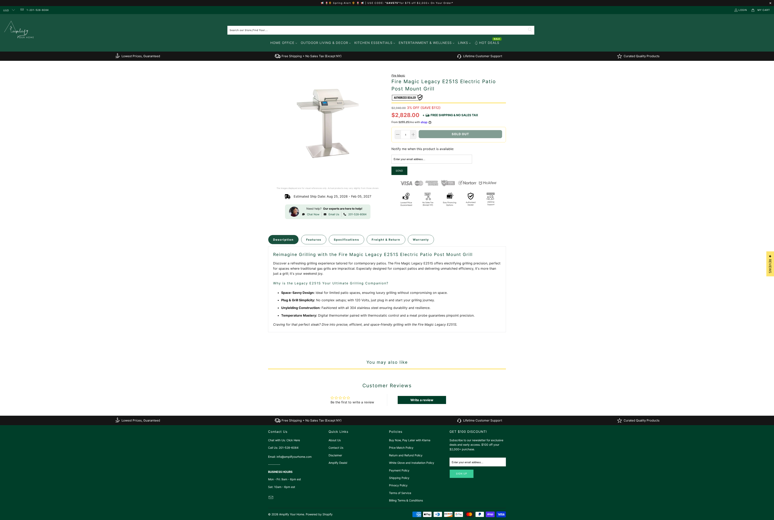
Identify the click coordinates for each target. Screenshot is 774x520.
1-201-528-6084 (38, 9)
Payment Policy (399, 470)
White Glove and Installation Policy (411, 462)
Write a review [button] (421, 400)
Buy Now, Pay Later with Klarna (409, 440)
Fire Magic (398, 75)
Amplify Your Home (291, 514)
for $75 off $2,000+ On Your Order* (426, 2)
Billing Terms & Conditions (406, 500)
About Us (335, 440)
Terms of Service (400, 493)
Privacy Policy (398, 485)
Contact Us (336, 447)
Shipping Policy (399, 478)
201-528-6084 (357, 214)
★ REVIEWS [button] (770, 264)
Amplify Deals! (338, 462)
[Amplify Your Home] (19, 30)
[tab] (283, 239)
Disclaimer (335, 455)
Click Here (293, 440)
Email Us (334, 214)
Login (743, 9)
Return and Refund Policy (405, 455)
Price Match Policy (401, 447)
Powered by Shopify (319, 514)
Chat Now (313, 214)
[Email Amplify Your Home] (21, 9)
